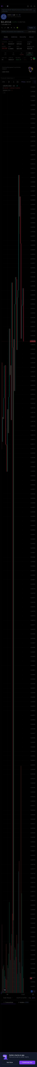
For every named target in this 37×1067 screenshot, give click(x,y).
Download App (27, 1062)
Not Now (10, 1062)
